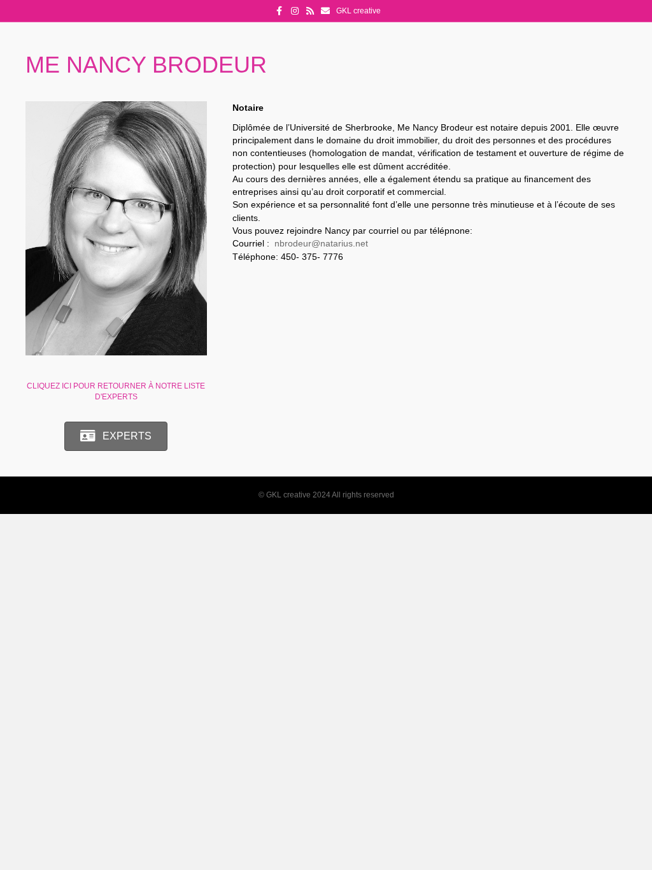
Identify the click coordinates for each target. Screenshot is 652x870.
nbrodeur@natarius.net (321, 243)
